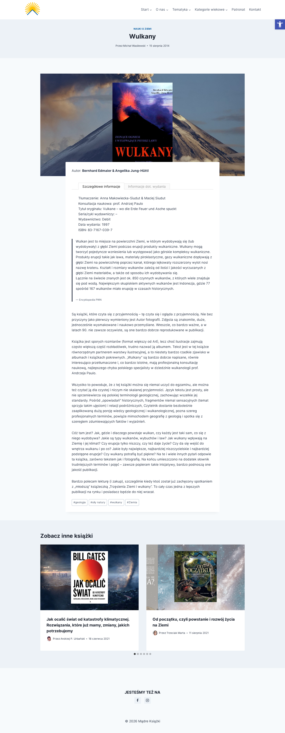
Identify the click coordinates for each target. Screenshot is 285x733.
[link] (280, 24)
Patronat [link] (238, 9)
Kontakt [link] (255, 9)
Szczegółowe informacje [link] (101, 186)
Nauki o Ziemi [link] (143, 28)
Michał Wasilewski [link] (134, 45)
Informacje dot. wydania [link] (147, 186)
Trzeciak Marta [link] (176, 632)
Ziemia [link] (132, 502)
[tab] (135, 654)
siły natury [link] (98, 502)
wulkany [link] (116, 502)
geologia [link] (79, 502)
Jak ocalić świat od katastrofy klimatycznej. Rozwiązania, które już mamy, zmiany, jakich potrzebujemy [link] (88, 625)
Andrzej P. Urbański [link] (72, 638)
